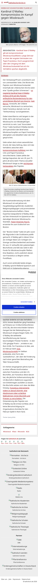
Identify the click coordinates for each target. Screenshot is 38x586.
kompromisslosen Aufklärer (14, 150)
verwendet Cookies (27, 302)
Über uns (4, 579)
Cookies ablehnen (19, 312)
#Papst (14, 431)
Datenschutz (26, 579)
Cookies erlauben (19, 307)
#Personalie (21, 431)
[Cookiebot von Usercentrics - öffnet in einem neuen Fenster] (28, 272)
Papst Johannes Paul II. (20, 222)
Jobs (10, 579)
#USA (27, 431)
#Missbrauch (7, 431)
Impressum (16, 579)
